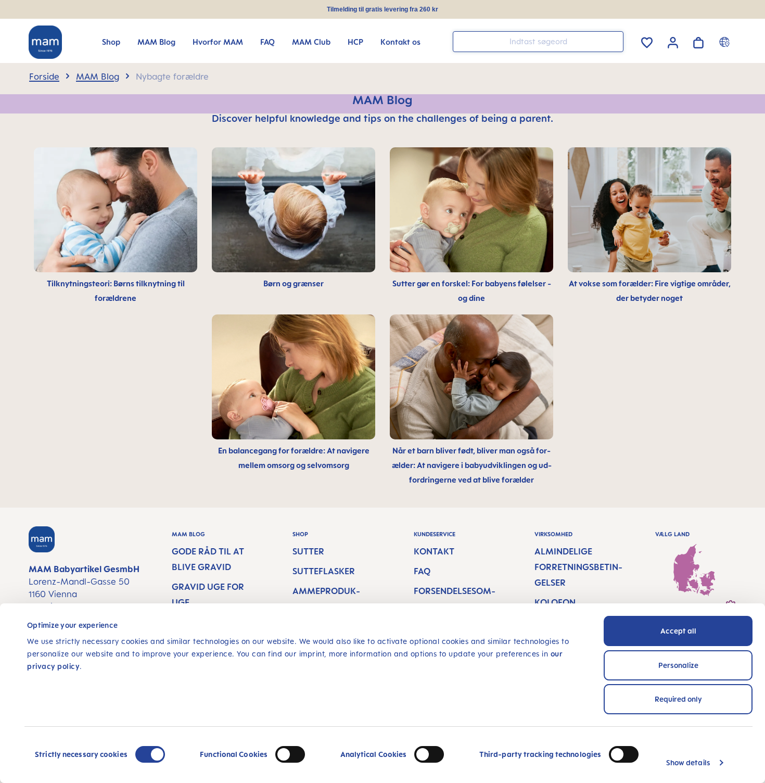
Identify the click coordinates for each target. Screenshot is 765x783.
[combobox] (538, 41)
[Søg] (613, 40)
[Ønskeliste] (647, 41)
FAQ (422, 571)
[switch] (290, 754)
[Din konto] (673, 41)
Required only (678, 698)
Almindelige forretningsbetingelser (578, 567)
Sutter (308, 551)
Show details (688, 762)
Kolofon (555, 602)
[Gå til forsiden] (45, 42)
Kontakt (434, 551)
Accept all (678, 630)
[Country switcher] (726, 41)
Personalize (678, 665)
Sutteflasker (323, 571)
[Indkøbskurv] (698, 41)
